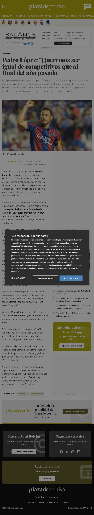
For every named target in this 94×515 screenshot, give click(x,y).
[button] (18, 278)
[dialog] (47, 257)
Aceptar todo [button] (71, 278)
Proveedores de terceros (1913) (51, 252)
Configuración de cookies (58, 268)
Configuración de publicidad (59, 265)
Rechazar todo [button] (45, 278)
